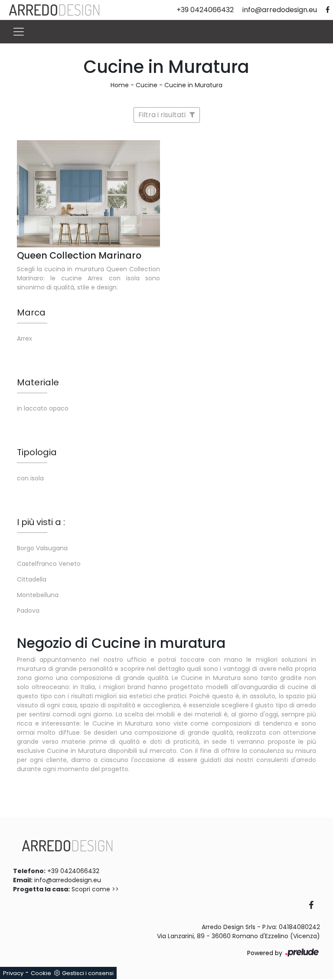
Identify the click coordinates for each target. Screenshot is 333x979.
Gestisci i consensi (88, 973)
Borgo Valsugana (42, 548)
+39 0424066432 (73, 871)
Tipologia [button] (37, 452)
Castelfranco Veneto (49, 563)
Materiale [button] (38, 382)
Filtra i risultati (162, 115)
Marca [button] (31, 312)
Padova (28, 610)
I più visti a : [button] (41, 522)
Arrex (24, 338)
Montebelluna (38, 595)
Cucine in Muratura (193, 85)
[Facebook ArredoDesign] (314, 906)
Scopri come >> (95, 889)
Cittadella (31, 579)
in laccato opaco (43, 408)
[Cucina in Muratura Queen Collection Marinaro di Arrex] (88, 193)
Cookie (41, 973)
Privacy (13, 973)
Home (120, 85)
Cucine (146, 85)
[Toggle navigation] (18, 31)
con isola (30, 478)
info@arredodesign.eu (67, 880)
